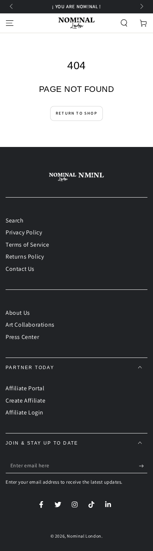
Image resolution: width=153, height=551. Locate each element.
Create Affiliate (26, 400)
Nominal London (84, 536)
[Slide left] (12, 6)
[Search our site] (124, 23)
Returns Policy (25, 256)
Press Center (22, 337)
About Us (18, 313)
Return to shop (76, 113)
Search (15, 220)
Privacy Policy (24, 232)
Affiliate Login (24, 412)
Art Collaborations (30, 325)
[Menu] (9, 23)
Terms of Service (27, 245)
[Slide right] (141, 6)
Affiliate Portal (25, 388)
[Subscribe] (143, 466)
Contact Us (20, 269)
